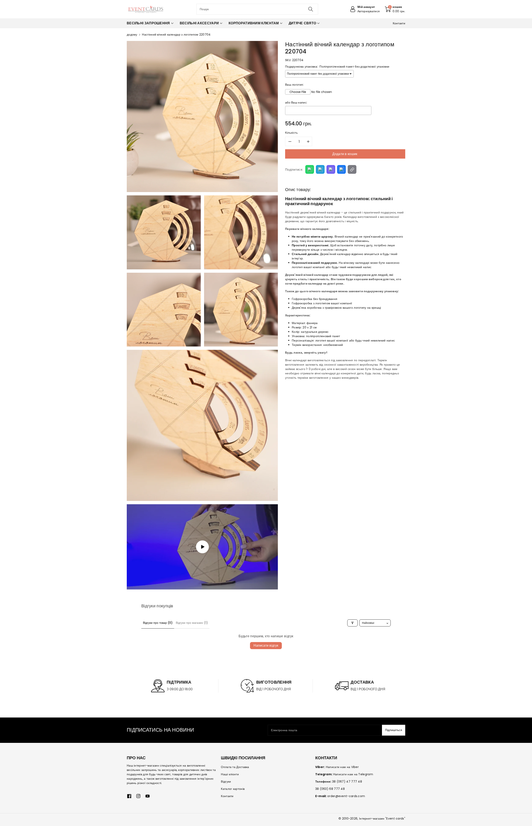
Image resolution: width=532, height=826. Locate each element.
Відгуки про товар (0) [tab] (157, 623)
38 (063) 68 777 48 (330, 789)
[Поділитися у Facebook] (341, 169)
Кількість (291, 133)
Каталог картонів (233, 789)
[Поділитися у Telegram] (320, 169)
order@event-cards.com (346, 796)
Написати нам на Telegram (353, 774)
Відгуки (226, 781)
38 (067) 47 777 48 (347, 781)
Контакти (227, 796)
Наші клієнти (230, 774)
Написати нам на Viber (342, 767)
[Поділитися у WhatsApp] (309, 169)
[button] (395, 9)
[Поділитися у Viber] (330, 169)
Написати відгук (266, 645)
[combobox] (257, 9)
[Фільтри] (352, 622)
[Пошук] (310, 9)
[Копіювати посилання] (352, 169)
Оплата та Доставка (235, 767)
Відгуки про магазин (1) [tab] (192, 623)
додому (132, 34)
